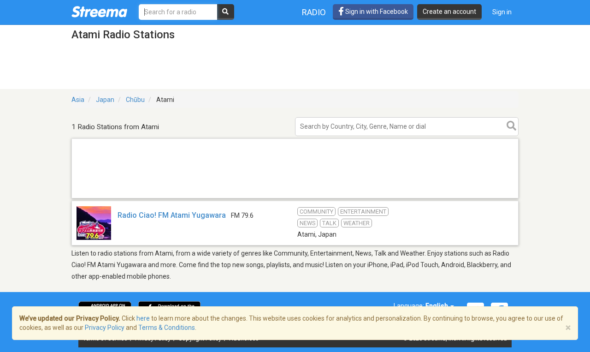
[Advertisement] (295, 197)
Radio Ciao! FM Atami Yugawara (172, 215)
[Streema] (99, 11)
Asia (77, 99)
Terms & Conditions (166, 327)
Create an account (449, 11)
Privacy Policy (104, 327)
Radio (314, 12)
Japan (105, 99)
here (143, 318)
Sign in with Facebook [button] (376, 11)
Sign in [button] (502, 12)
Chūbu (135, 99)
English (437, 306)
